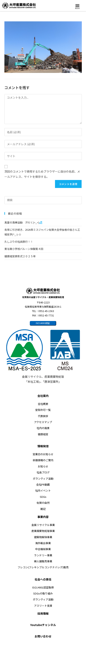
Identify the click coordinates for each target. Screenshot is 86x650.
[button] (77, 5)
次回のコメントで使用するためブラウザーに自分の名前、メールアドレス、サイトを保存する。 (42, 173)
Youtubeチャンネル (43, 625)
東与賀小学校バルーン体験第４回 (23, 249)
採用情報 (43, 613)
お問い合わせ (43, 636)
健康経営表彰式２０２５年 (20, 256)
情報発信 (43, 446)
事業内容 (43, 517)
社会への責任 (43, 579)
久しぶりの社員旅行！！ (20, 242)
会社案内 (43, 396)
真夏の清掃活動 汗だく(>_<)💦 (23, 222)
